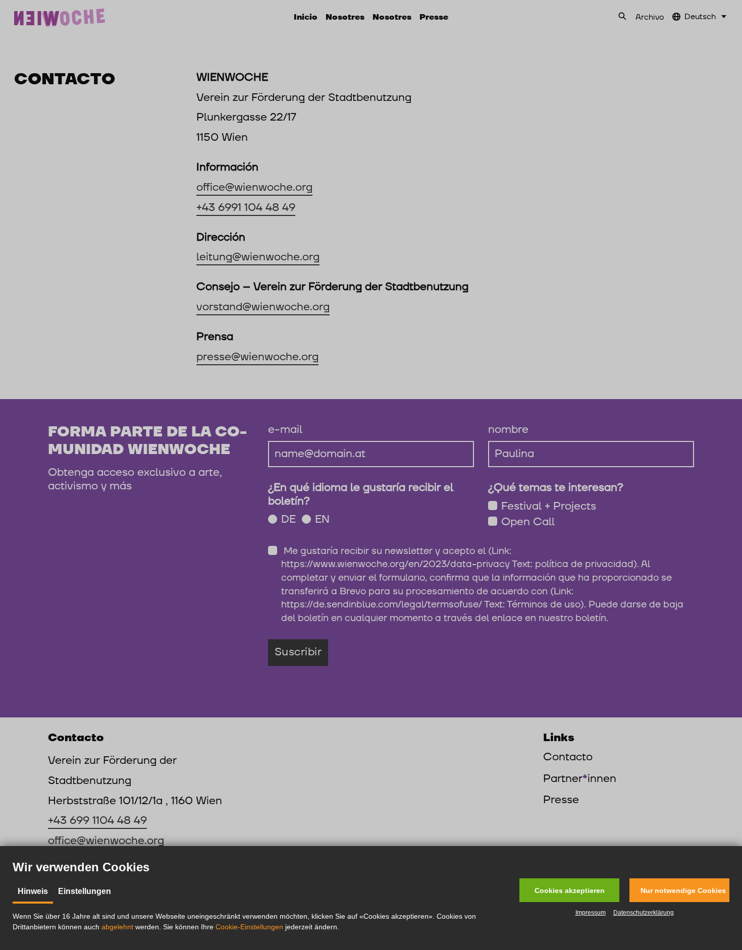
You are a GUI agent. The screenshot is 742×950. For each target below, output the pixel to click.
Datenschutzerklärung (643, 912)
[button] (569, 890)
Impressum (590, 912)
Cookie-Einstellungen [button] (249, 927)
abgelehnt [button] (117, 927)
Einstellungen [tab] (84, 891)
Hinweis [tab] (33, 891)
